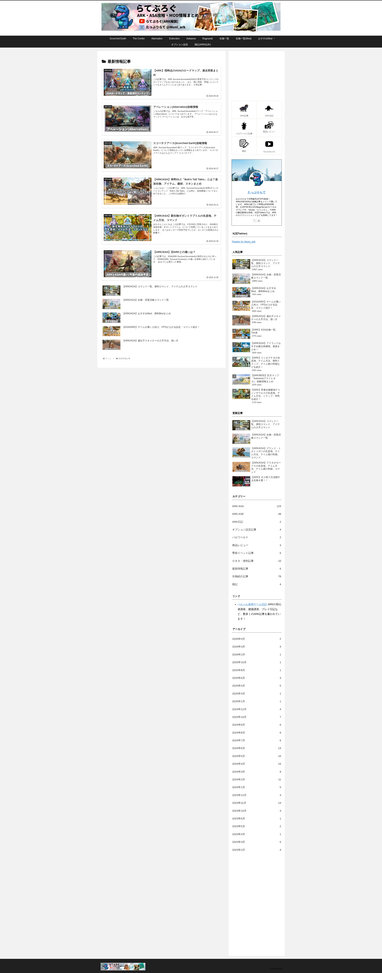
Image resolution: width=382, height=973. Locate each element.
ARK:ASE (256, 513)
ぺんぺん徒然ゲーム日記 (252, 604)
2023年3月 (256, 841)
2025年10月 (256, 662)
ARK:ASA (256, 506)
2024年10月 (256, 717)
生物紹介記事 (256, 576)
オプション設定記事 (256, 529)
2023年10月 (256, 810)
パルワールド (256, 537)
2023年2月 (256, 849)
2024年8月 (256, 732)
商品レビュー (256, 545)
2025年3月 (256, 693)
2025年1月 (256, 701)
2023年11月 (256, 802)
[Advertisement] (257, 75)
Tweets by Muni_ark (243, 241)
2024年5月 (256, 756)
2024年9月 (256, 724)
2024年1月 (256, 787)
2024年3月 (256, 771)
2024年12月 (256, 709)
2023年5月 (256, 826)
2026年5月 (256, 638)
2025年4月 (256, 685)
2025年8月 (256, 670)
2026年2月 (256, 654)
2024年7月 (256, 740)
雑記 (256, 584)
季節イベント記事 (256, 553)
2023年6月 (256, 818)
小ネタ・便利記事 (256, 560)
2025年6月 (256, 677)
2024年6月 (256, 748)
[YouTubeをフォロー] (259, 220)
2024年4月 (256, 763)
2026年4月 (256, 646)
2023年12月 (256, 795)
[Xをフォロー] (254, 220)
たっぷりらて (257, 192)
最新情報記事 (256, 568)
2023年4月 (256, 834)
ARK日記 (256, 521)
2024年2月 (256, 779)
